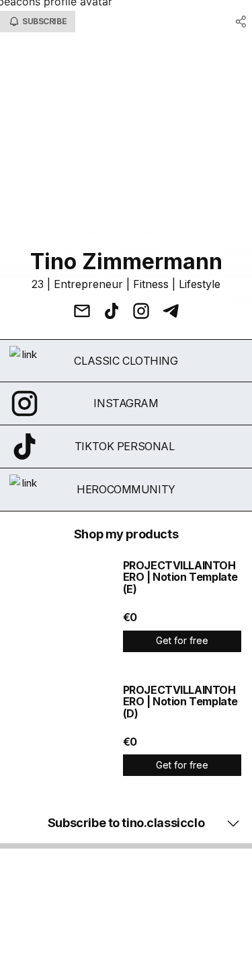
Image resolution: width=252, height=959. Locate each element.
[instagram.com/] (141, 312)
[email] (82, 312)
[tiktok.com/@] (111, 312)
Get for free (182, 640)
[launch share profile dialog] (241, 21)
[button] (126, 823)
